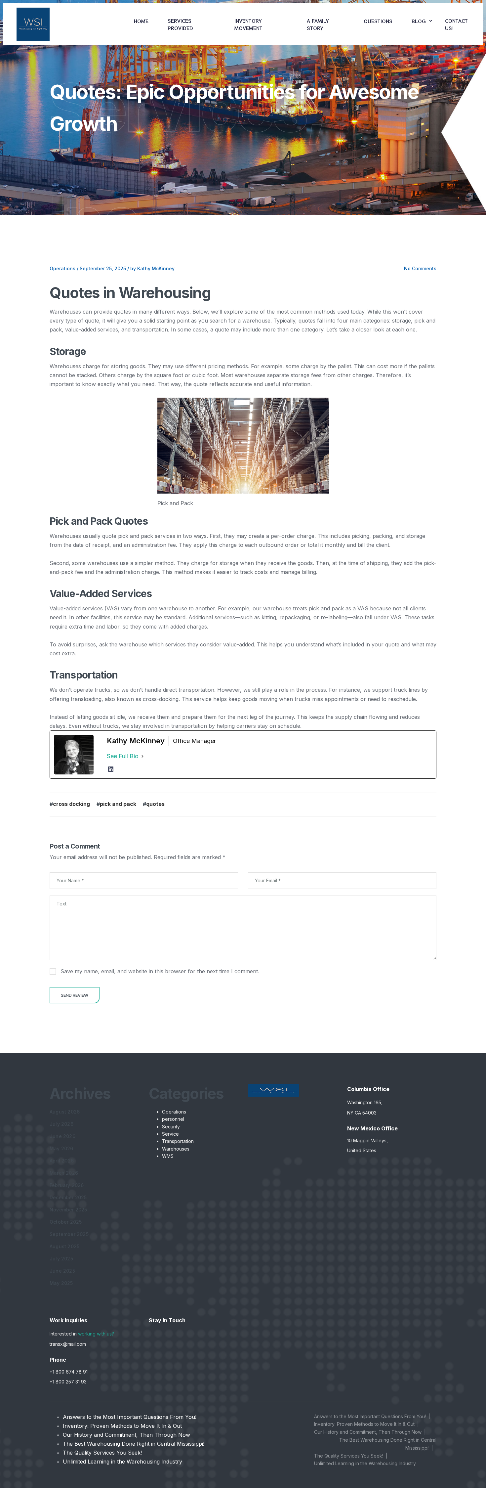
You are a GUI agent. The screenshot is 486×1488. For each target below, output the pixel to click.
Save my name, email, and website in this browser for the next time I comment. (160, 971)
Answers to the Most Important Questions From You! (129, 1417)
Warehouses (175, 1149)
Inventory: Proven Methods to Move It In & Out (122, 1425)
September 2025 (69, 1234)
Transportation (178, 1141)
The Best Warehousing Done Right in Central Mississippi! (133, 1443)
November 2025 (68, 1209)
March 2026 (64, 1173)
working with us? (96, 1333)
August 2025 (64, 1246)
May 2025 (61, 1283)
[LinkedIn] (111, 769)
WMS (168, 1156)
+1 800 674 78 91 (69, 1372)
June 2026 (62, 1136)
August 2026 (65, 1112)
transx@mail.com (68, 1344)
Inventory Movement (248, 24)
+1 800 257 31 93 (68, 1381)
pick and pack (118, 804)
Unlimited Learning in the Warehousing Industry (122, 1461)
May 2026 (61, 1148)
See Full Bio (123, 756)
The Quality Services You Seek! (102, 1452)
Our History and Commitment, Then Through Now (126, 1434)
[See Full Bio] (142, 756)
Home (141, 21)
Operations (62, 268)
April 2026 (62, 1160)
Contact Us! (456, 24)
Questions (378, 21)
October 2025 (66, 1222)
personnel (173, 1119)
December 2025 (68, 1197)
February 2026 (67, 1185)
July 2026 (61, 1124)
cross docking (71, 804)
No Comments (420, 268)
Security (171, 1126)
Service (170, 1134)
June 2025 (62, 1271)
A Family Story (318, 24)
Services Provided (180, 24)
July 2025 (61, 1258)
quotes (155, 804)
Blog (419, 21)
